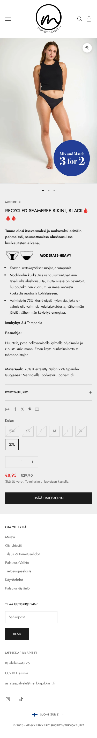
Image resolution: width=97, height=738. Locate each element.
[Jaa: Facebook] (15, 409)
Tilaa (17, 633)
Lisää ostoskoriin (49, 498)
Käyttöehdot (14, 579)
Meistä (10, 537)
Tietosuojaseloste (18, 571)
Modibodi (12, 202)
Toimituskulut (34, 481)
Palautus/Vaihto (17, 562)
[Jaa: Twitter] (22, 409)
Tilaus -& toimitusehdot (22, 554)
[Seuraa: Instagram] (7, 699)
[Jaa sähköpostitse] (37, 409)
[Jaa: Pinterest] (30, 409)
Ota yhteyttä (14, 545)
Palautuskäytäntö (17, 588)
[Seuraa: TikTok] (21, 699)
